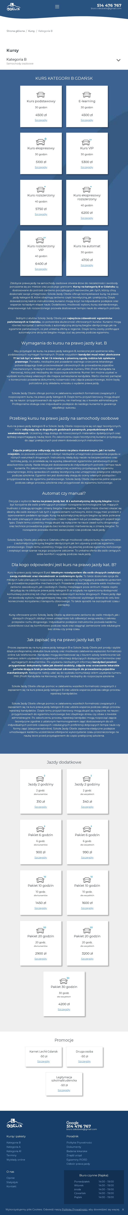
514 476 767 (109, 5)
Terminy (11, 1155)
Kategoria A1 (13, 1151)
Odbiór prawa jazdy (78, 1163)
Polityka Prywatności (79, 1142)
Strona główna (16, 31)
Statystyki (12, 1182)
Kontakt (11, 1186)
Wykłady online (15, 1159)
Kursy (31, 31)
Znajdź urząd (74, 1155)
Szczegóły (41, 120)
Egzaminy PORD (76, 1159)
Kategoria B (13, 1142)
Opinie (10, 1177)
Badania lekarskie (76, 1151)
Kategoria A (13, 1146)
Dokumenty (73, 1146)
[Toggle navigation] (57, 6)
